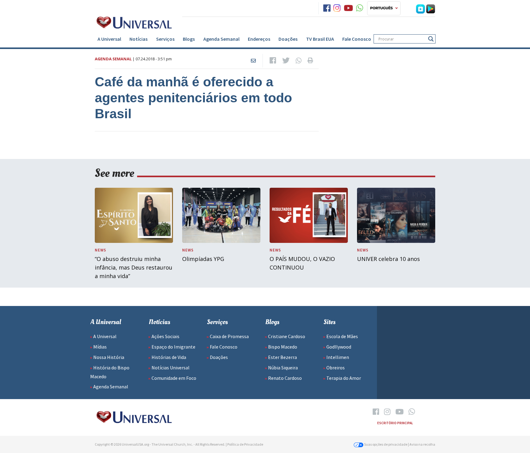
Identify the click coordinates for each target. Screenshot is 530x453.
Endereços (259, 39)
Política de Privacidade (245, 444)
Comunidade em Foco (174, 378)
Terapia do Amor (343, 378)
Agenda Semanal (221, 39)
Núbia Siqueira (283, 367)
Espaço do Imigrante (173, 347)
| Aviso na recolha (421, 444)
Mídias (100, 347)
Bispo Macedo (282, 347)
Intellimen (337, 357)
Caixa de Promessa (229, 336)
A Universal (109, 39)
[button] (384, 8)
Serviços (165, 39)
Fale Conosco (356, 39)
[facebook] (326, 8)
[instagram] (336, 8)
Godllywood (338, 347)
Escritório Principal (395, 423)
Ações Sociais (165, 336)
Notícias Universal (171, 367)
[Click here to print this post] (310, 60)
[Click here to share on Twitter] (286, 60)
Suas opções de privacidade (385, 444)
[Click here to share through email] (253, 61)
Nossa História (108, 357)
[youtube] (348, 8)
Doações (288, 39)
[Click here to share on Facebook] (273, 60)
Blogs (189, 39)
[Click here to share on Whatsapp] (298, 60)
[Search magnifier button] (431, 39)
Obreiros (335, 367)
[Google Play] (430, 8)
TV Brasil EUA (320, 39)
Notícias (138, 39)
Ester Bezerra (282, 357)
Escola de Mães (342, 336)
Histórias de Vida (169, 357)
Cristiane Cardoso (286, 336)
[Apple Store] (420, 8)
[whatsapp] (359, 8)
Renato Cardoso (285, 378)
